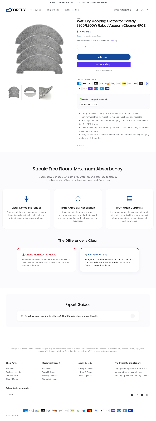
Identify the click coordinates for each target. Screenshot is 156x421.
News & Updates (85, 375)
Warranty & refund (49, 379)
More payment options (104, 70)
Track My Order (48, 372)
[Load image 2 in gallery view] (30, 92)
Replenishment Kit (13, 372)
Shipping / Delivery (50, 375)
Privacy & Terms (85, 372)
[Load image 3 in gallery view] (46, 92)
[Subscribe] (47, 395)
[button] (37, 9)
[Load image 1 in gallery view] (13, 92)
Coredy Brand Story (86, 368)
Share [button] (81, 146)
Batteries (10, 368)
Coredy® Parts (12, 375)
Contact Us (46, 368)
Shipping (80, 36)
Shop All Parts (12, 379)
